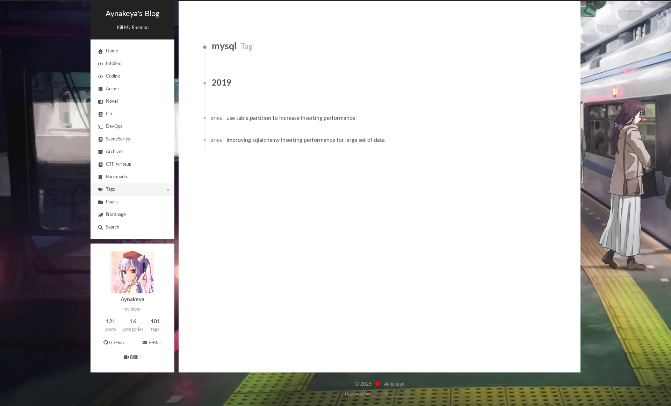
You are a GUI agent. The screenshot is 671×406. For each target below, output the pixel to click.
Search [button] (112, 227)
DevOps (114, 126)
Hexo (377, 394)
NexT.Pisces (402, 394)
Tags (110, 189)
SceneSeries (118, 139)
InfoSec (113, 63)
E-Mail (155, 343)
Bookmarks (117, 177)
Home (112, 51)
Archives (114, 152)
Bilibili (136, 357)
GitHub (116, 343)
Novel (112, 101)
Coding (113, 76)
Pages (112, 202)
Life (110, 114)
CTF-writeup (118, 164)
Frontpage (116, 214)
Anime (112, 89)
